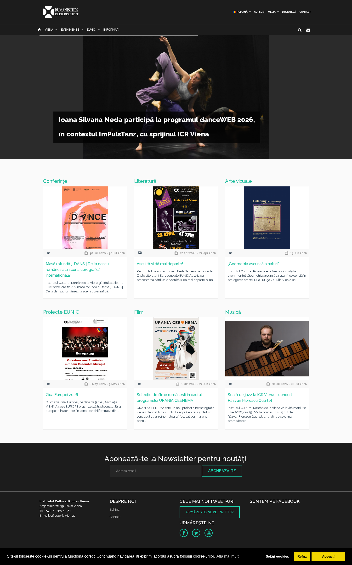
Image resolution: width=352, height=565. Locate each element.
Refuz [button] (302, 556)
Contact (305, 12)
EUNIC (91, 29)
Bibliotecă (289, 12)
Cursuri (259, 12)
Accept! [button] (328, 556)
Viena (49, 29)
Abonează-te (222, 471)
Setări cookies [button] (277, 556)
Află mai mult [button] (227, 556)
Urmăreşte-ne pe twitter (209, 512)
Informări (111, 29)
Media (272, 12)
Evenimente (70, 29)
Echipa (114, 509)
